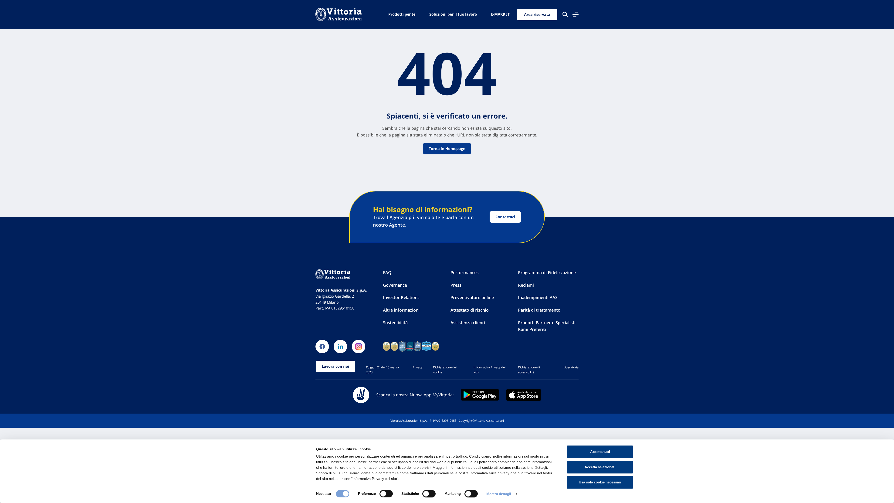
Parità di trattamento (539, 310)
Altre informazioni (401, 310)
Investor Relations (401, 297)
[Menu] (575, 14)
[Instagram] (358, 346)
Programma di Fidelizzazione (547, 272)
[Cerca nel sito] (565, 14)
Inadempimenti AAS (538, 297)
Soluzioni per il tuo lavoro (453, 14)
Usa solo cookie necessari (600, 482)
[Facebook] (322, 346)
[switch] (386, 493)
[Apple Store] (523, 395)
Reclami (526, 285)
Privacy (418, 367)
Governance (395, 285)
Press (455, 285)
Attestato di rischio (469, 310)
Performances (464, 272)
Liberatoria (571, 367)
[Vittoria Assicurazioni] (338, 14)
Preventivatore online (472, 297)
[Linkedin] (340, 346)
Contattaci (505, 216)
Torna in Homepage (447, 148)
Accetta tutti (600, 452)
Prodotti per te (401, 14)
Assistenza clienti (467, 322)
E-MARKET (500, 14)
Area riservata (537, 14)
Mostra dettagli (498, 494)
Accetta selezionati (600, 467)
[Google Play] (480, 395)
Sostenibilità (395, 322)
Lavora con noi (335, 366)
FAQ (387, 272)
